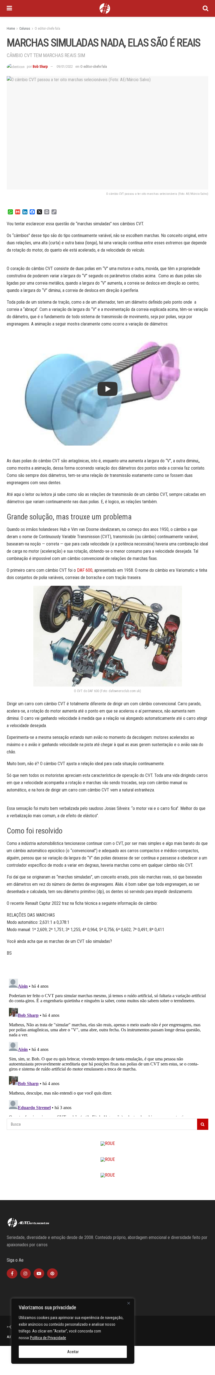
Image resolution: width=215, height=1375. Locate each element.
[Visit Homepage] (104, 8)
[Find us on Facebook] (12, 1273)
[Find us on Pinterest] (52, 1273)
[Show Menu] (9, 8)
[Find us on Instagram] (25, 1273)
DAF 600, (85, 570)
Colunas (24, 29)
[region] (72, 1331)
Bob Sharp (40, 66)
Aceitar (73, 1352)
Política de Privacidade (48, 1338)
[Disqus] (107, 1046)
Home (11, 29)
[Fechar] (128, 1303)
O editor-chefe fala (47, 29)
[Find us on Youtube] (39, 1273)
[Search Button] (205, 8)
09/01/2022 (65, 66)
